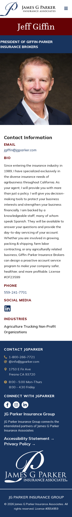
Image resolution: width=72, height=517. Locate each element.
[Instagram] (16, 404)
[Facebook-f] (7, 404)
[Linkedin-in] (25, 404)
